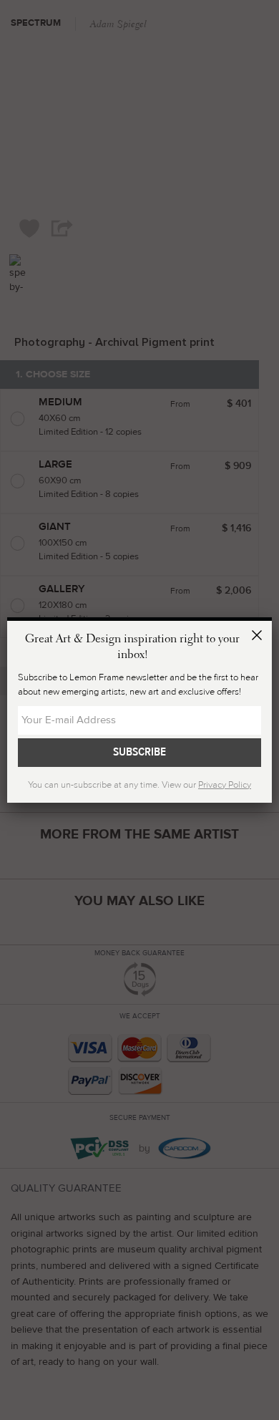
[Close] (259, 637)
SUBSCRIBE (139, 752)
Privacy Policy (224, 785)
